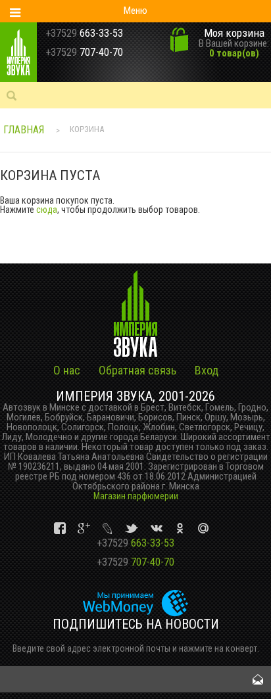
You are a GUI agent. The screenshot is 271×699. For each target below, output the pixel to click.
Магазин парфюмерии (135, 496)
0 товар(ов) (234, 53)
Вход (206, 370)
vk (61, 528)
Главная (23, 130)
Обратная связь (137, 370)
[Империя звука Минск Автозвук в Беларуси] (35, 52)
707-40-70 (135, 562)
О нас (66, 370)
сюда (46, 209)
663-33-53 (135, 543)
